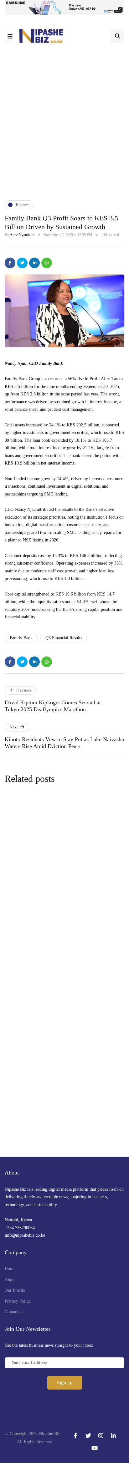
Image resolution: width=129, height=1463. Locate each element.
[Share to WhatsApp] (46, 263)
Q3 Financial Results (63, 638)
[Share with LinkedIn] (34, 263)
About (10, 1279)
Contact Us (14, 1312)
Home (10, 1268)
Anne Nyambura (22, 235)
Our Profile (15, 1290)
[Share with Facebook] (10, 263)
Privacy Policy (18, 1301)
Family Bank (21, 638)
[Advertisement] (64, 122)
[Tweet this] (22, 263)
